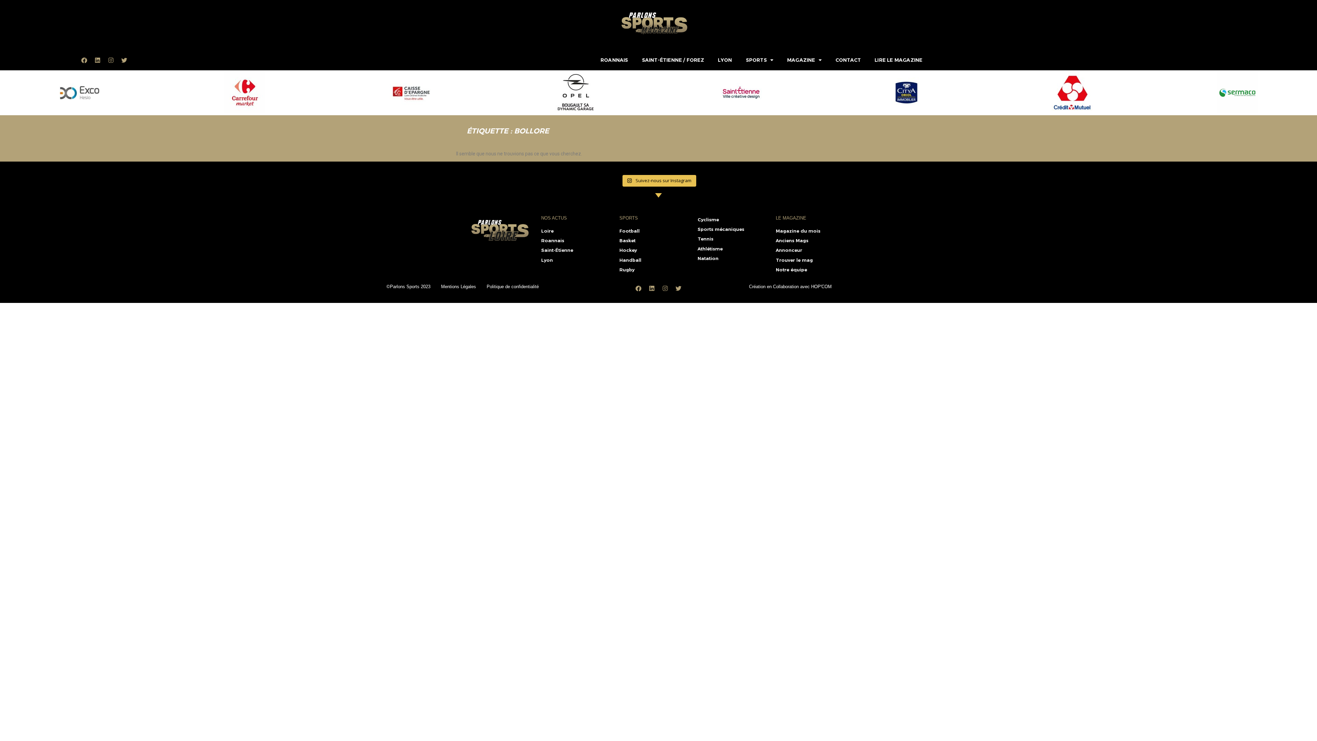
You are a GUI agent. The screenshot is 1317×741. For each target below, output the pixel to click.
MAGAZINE (801, 60)
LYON (725, 60)
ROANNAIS (614, 60)
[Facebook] (84, 60)
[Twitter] (124, 60)
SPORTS (756, 60)
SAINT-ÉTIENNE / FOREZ (673, 60)
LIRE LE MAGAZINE (898, 60)
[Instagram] (111, 60)
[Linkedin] (98, 60)
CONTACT (848, 60)
